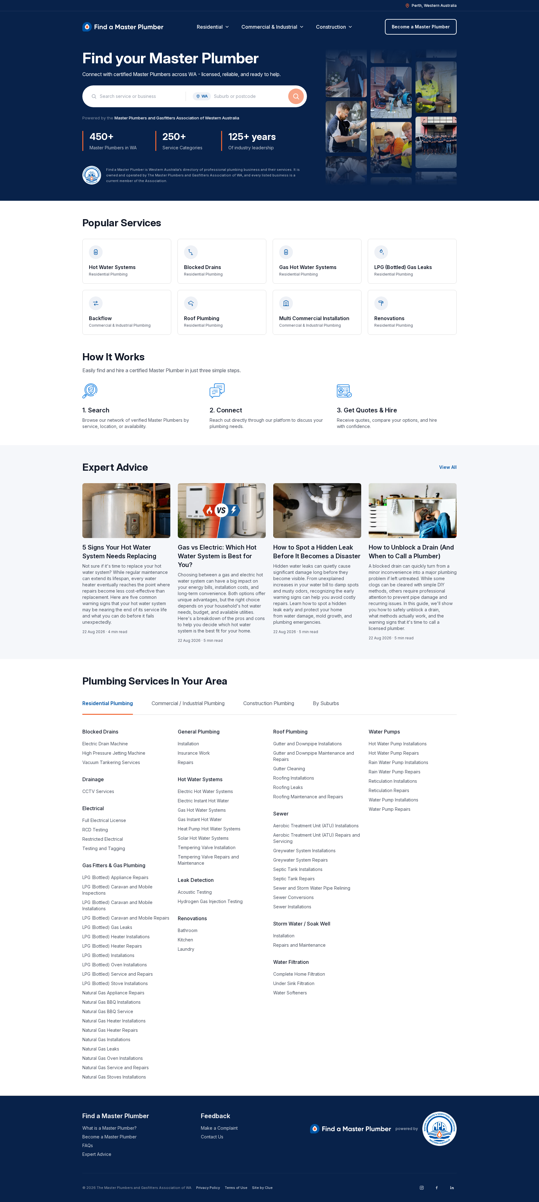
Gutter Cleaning (289, 768)
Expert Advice (96, 1154)
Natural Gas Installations (106, 1039)
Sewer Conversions (293, 897)
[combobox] (139, 96)
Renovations (192, 918)
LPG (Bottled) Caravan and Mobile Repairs (125, 918)
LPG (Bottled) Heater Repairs (112, 946)
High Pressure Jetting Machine (113, 753)
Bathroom (187, 930)
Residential (210, 27)
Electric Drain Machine (105, 743)
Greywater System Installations (304, 850)
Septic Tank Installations (298, 869)
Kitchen (185, 939)
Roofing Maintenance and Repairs (308, 796)
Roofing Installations (293, 778)
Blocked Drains (100, 731)
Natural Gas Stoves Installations (114, 1076)
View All (448, 467)
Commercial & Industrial (269, 27)
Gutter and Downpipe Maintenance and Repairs (313, 756)
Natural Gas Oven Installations (112, 1058)
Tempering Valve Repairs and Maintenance (208, 860)
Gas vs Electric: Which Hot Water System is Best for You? (217, 556)
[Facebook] (437, 1188)
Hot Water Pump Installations (398, 743)
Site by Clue (262, 1187)
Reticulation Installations (393, 781)
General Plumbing (199, 731)
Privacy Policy (208, 1187)
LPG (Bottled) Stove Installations (115, 983)
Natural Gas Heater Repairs (110, 1030)
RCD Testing (95, 829)
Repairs (185, 762)
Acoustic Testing (195, 892)
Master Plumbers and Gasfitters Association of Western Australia (176, 117)
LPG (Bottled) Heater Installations (116, 936)
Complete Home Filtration (299, 974)
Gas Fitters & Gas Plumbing (113, 865)
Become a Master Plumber (421, 26)
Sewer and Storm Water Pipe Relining (311, 888)
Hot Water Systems (200, 779)
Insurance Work (194, 753)
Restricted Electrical (102, 839)
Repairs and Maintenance (299, 945)
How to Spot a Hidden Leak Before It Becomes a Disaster (317, 552)
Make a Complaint (219, 1128)
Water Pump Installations (393, 799)
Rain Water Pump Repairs (394, 771)
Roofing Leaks (288, 787)
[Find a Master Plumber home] (122, 27)
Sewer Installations (292, 906)
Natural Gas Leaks (100, 1048)
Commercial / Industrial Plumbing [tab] (188, 703)
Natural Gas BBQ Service (107, 1011)
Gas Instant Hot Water (200, 819)
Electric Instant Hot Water (203, 800)
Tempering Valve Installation (207, 847)
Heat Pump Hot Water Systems (209, 828)
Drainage (93, 779)
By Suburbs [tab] (326, 703)
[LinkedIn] (452, 1188)
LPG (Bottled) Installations (108, 955)
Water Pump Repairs (389, 809)
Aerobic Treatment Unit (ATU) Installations (316, 825)
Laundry (186, 949)
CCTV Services (98, 791)
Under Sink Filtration (293, 983)
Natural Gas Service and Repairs (115, 1067)
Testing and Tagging (103, 848)
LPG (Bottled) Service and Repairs (117, 974)
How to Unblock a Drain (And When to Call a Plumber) (411, 552)
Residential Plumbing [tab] (107, 703)
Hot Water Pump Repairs (394, 753)
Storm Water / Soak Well (301, 924)
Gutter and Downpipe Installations (307, 743)
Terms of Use (236, 1187)
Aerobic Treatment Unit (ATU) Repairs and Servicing (316, 838)
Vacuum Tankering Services (111, 762)
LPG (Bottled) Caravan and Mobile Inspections (117, 890)
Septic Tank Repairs (294, 878)
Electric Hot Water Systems (205, 791)
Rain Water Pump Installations (398, 762)
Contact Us (212, 1136)
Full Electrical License (104, 820)
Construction (331, 27)
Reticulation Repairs (389, 790)
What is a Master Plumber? (109, 1128)
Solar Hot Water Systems (203, 838)
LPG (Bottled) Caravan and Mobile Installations (117, 905)
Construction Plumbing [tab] (268, 703)
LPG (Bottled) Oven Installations (114, 964)
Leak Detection (196, 880)
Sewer (281, 813)
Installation (188, 743)
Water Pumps (384, 731)
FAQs (87, 1145)
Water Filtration (291, 962)
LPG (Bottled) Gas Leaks (107, 927)
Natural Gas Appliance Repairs (113, 992)
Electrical (93, 808)
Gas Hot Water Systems (202, 810)
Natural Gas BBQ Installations (111, 1002)
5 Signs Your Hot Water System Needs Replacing (119, 552)
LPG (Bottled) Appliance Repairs (115, 877)
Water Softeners (290, 992)
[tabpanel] (269, 903)
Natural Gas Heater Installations (114, 1020)
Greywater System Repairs (300, 860)
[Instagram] (422, 1188)
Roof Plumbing (290, 731)
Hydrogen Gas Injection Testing (210, 901)
